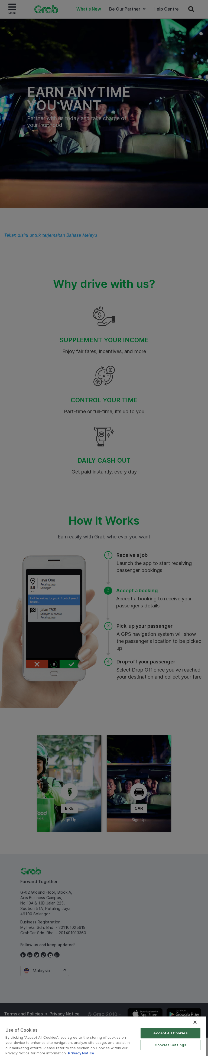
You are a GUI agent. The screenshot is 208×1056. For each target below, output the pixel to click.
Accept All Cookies (170, 1033)
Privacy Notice (81, 1053)
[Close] (195, 1022)
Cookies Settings (170, 1045)
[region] (103, 1036)
